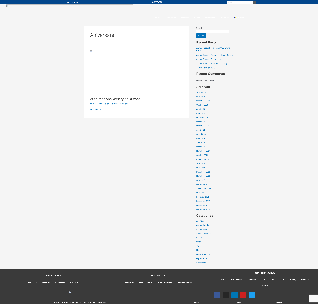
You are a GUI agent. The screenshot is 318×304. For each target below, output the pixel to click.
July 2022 (200, 180)
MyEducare (129, 282)
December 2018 (203, 209)
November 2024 (203, 126)
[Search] (254, 2)
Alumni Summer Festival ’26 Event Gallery (214, 55)
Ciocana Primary (289, 279)
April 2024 (200, 142)
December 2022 (203, 172)
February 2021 (202, 197)
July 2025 (200, 109)
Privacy (197, 302)
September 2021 (203, 188)
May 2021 (200, 192)
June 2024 (201, 134)
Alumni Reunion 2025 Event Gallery (211, 63)
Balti (223, 279)
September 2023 (203, 159)
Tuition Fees (60, 282)
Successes (201, 262)
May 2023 (200, 167)
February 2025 (202, 117)
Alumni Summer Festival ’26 (208, 59)
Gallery (107, 104)
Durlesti (265, 285)
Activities (200, 221)
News (113, 104)
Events (199, 237)
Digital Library (145, 282)
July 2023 (200, 163)
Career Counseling (165, 282)
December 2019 (203, 201)
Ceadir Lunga (236, 279)
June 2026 (201, 92)
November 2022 (203, 176)
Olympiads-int (202, 258)
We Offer (46, 282)
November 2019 (203, 205)
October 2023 (202, 155)
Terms (238, 302)
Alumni (197, 18)
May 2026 (200, 96)
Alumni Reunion (203, 229)
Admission (171, 18)
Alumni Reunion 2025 (205, 68)
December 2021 (203, 184)
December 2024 (203, 121)
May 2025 (200, 113)
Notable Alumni (203, 254)
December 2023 (203, 146)
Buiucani (305, 279)
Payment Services (185, 282)
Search (201, 36)
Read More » (95, 109)
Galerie (199, 242)
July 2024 (200, 130)
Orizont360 (224, 18)
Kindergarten (252, 279)
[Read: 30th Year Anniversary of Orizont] (136, 72)
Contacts (74, 282)
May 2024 (200, 138)
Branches (185, 18)
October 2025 (202, 105)
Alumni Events (96, 104)
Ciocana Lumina (270, 279)
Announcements (203, 233)
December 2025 (203, 101)
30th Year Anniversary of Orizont (115, 99)
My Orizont (210, 18)
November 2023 (203, 151)
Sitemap (279, 302)
